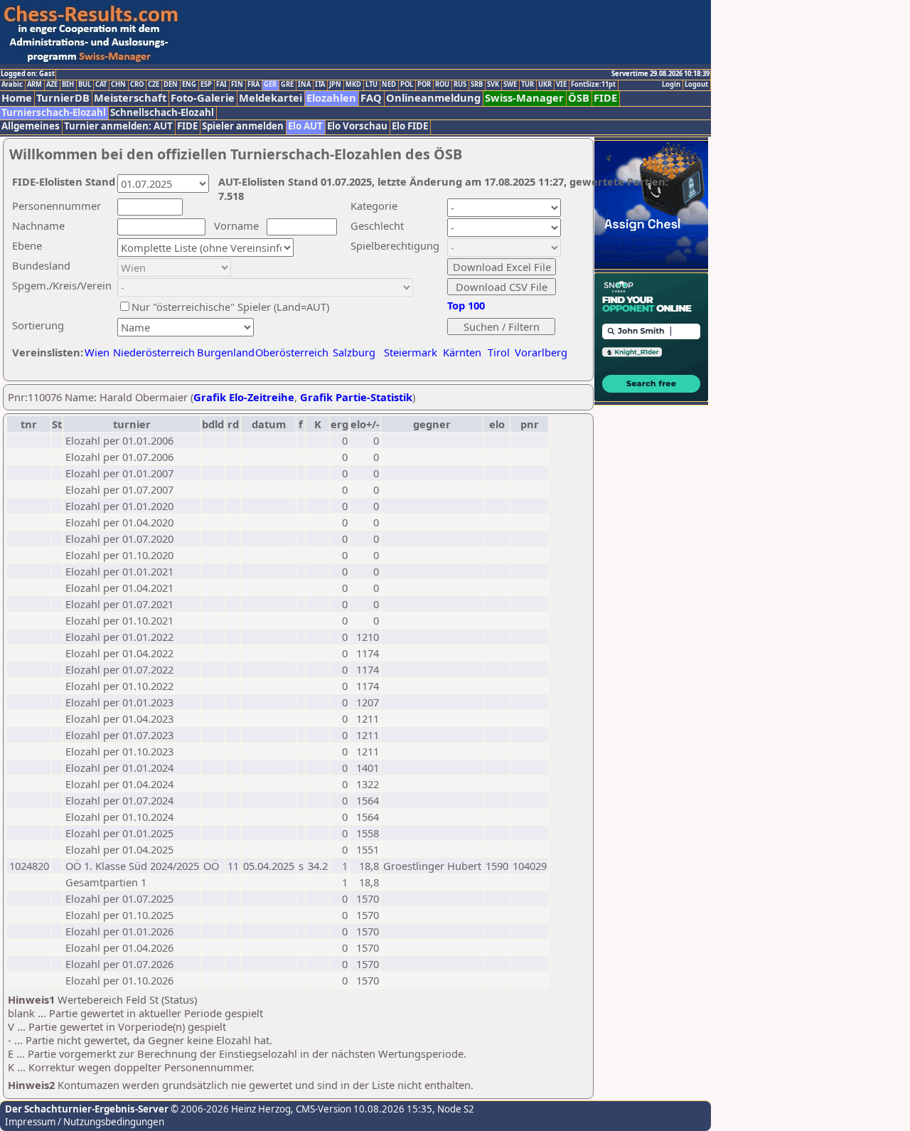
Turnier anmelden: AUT (118, 126)
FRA (253, 84)
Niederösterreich (152, 352)
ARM (34, 84)
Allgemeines (30, 126)
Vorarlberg (541, 352)
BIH (68, 84)
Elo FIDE (410, 126)
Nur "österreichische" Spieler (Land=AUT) (230, 306)
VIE (561, 84)
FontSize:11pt (593, 84)
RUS (460, 84)
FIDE (605, 98)
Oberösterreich (291, 352)
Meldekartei (270, 98)
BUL (84, 84)
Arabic (12, 84)
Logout (696, 84)
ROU (442, 84)
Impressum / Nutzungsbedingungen (84, 1121)
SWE (510, 84)
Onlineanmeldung (433, 98)
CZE (153, 84)
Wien (97, 352)
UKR (545, 84)
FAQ (371, 98)
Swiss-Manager (524, 98)
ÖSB (578, 98)
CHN (118, 84)
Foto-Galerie (203, 98)
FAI (221, 84)
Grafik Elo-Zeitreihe (243, 397)
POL (406, 84)
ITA (320, 84)
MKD (353, 84)
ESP (206, 84)
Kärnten (462, 352)
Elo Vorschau (357, 126)
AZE (52, 84)
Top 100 (466, 305)
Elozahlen (331, 98)
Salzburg (354, 352)
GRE (287, 84)
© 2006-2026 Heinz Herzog (229, 1109)
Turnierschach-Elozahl (53, 113)
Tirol (499, 352)
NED (389, 84)
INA (304, 84)
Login (671, 84)
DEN (171, 84)
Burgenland (226, 352)
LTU (371, 84)
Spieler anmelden (243, 126)
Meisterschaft (130, 98)
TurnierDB (63, 98)
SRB (477, 84)
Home (16, 98)
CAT (101, 84)
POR (424, 84)
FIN (237, 84)
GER (270, 84)
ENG (189, 84)
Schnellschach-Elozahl (162, 113)
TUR (527, 84)
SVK (493, 84)
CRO (137, 84)
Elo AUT (305, 126)
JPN (335, 84)
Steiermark (410, 352)
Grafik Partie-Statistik (356, 397)
